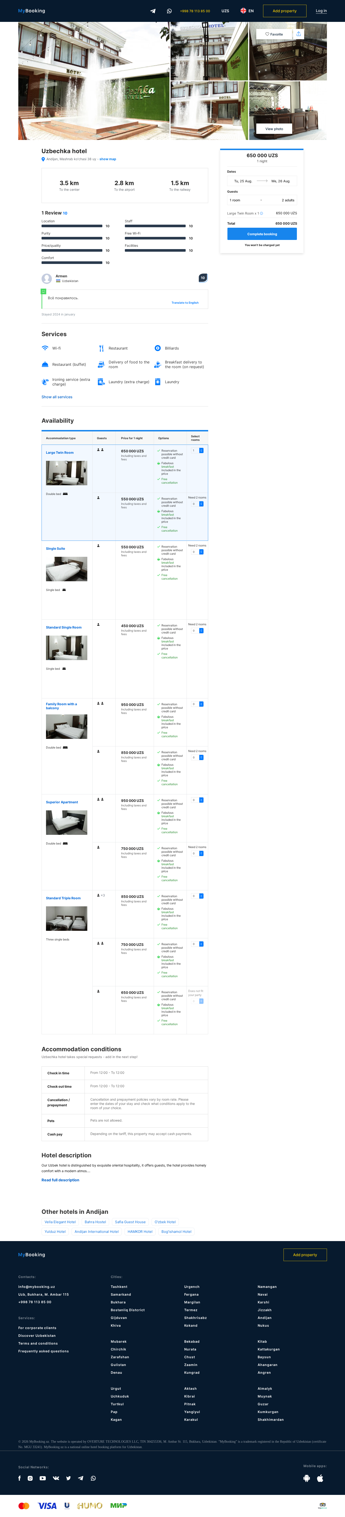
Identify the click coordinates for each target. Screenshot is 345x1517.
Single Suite (55, 548)
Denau (116, 1372)
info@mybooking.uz (36, 1287)
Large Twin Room (60, 452)
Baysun (264, 1357)
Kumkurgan (268, 1412)
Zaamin (191, 1365)
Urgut (116, 1388)
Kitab (262, 1341)
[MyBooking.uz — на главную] (31, 11)
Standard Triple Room (63, 898)
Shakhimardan (271, 1419)
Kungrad (192, 1372)
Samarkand (121, 1294)
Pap (114, 1412)
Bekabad (192, 1341)
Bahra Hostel (95, 1222)
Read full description (60, 1180)
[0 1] (197, 896)
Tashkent (119, 1287)
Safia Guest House (130, 1222)
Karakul (191, 1419)
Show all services (57, 396)
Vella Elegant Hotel (60, 1222)
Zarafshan (120, 1357)
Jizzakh (265, 1310)
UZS (225, 10)
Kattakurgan (269, 1349)
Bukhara (118, 1302)
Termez (191, 1310)
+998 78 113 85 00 (195, 11)
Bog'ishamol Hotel (176, 1231)
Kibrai (189, 1396)
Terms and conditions (38, 1343)
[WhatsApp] (169, 11)
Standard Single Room (64, 627)
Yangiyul (192, 1412)
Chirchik (118, 1349)
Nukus (263, 1325)
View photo (274, 129)
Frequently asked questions (43, 1351)
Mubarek (119, 1341)
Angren (264, 1372)
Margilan (192, 1302)
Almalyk (265, 1388)
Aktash (190, 1388)
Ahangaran (268, 1365)
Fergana (191, 1294)
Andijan (265, 1318)
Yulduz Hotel (55, 1231)
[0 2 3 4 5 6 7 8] (197, 504)
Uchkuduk (120, 1396)
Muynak (265, 1396)
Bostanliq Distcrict (128, 1310)
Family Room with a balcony (61, 706)
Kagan (116, 1419)
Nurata (190, 1349)
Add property (285, 10)
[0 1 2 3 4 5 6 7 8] (197, 450)
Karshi (263, 1302)
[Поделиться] (298, 34)
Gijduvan (119, 1318)
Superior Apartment (62, 802)
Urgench (192, 1287)
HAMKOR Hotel (140, 1231)
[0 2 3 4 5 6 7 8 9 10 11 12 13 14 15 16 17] (197, 552)
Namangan (267, 1287)
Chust (189, 1357)
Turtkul (117, 1404)
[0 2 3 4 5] (197, 630)
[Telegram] (153, 11)
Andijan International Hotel (97, 1231)
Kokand (191, 1325)
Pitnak (190, 1404)
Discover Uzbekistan (37, 1336)
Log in (321, 10)
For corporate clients (37, 1328)
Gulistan (118, 1365)
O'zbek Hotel (165, 1222)
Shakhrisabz (195, 1318)
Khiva (116, 1325)
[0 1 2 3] (197, 704)
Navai (263, 1294)
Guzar (263, 1404)
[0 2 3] (197, 757)
